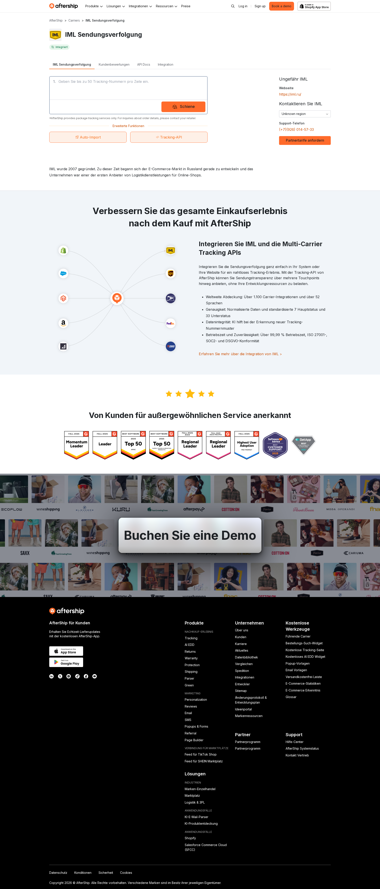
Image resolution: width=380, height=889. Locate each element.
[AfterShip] (64, 6)
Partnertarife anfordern (305, 140)
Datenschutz (58, 872)
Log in (243, 6)
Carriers (74, 20)
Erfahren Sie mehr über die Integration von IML (240, 354)
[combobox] (305, 113)
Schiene (187, 106)
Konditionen (82, 872)
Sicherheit (106, 872)
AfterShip (56, 20)
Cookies (126, 872)
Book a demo (281, 6)
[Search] (233, 6)
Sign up (260, 6)
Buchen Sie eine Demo (190, 535)
